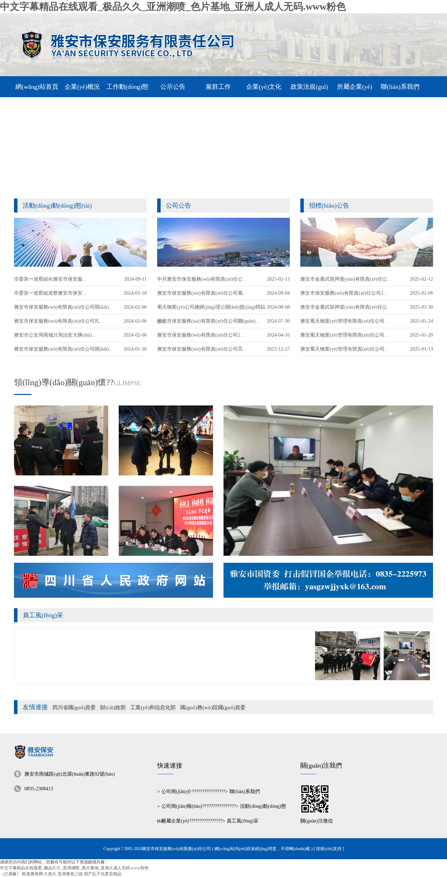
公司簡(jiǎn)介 (176, 791)
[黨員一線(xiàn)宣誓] (332, 678)
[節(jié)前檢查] (166, 440)
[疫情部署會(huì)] (328, 480)
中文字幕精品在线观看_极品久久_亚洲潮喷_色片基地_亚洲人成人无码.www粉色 (173, 6)
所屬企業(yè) (175, 821)
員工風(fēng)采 (43, 615)
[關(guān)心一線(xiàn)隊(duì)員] (61, 440)
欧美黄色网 (32, 873)
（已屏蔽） (10, 873)
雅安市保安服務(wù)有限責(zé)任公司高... (202, 349)
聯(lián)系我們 (244, 791)
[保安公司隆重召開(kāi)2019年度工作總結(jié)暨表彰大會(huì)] (166, 521)
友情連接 (35, 707)
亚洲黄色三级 (70, 873)
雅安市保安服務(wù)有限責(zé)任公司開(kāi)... (63, 349)
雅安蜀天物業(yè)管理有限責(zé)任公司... (344, 349)
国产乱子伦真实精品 (103, 873)
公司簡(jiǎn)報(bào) (181, 806)
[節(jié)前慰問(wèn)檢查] (61, 521)
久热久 (50, 873)
